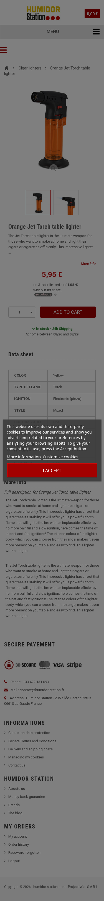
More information (24, 456)
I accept (52, 470)
